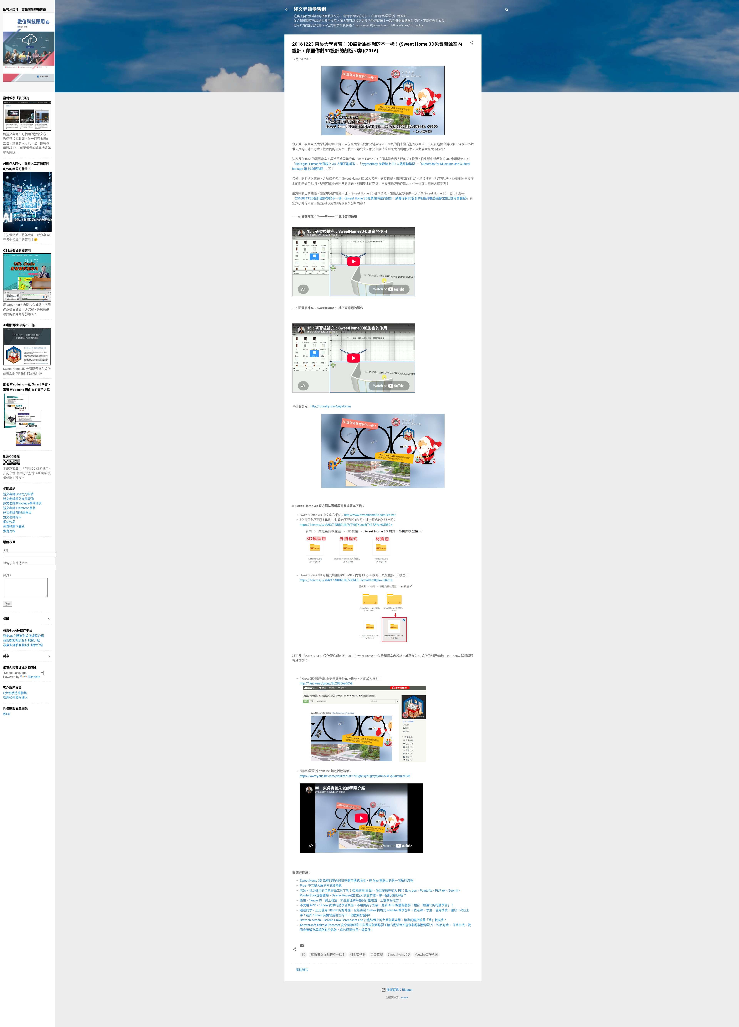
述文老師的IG (12, 517)
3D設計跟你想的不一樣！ (327, 954)
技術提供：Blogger (399, 990)
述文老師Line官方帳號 (18, 494)
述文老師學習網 (310, 9)
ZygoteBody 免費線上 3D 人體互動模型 (388, 164)
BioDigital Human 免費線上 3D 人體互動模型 (325, 164)
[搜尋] (507, 10)
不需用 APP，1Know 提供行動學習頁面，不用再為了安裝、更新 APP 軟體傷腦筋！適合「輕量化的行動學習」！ (377, 905)
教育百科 (9, 531)
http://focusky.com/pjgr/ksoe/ (331, 406)
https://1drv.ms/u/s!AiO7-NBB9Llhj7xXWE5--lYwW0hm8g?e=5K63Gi (346, 580)
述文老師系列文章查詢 (18, 499)
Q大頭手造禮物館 (15, 693)
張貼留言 (302, 970)
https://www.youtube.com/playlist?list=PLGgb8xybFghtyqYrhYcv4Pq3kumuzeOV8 (355, 776)
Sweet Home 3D (399, 954)
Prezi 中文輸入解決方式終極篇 (321, 885)
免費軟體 (376, 954)
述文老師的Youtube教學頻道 (22, 503)
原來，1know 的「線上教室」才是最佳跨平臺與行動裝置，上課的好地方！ (351, 900)
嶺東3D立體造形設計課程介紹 (23, 636)
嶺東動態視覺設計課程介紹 (21, 640)
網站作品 (9, 522)
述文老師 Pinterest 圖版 (19, 508)
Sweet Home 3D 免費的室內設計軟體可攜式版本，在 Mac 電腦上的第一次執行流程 (356, 880)
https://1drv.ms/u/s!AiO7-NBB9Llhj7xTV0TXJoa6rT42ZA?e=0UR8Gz (346, 525)
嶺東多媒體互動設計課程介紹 (23, 645)
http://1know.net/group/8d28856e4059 (326, 683)
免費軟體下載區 (14, 526)
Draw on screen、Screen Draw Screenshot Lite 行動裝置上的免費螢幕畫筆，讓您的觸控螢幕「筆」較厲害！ (373, 920)
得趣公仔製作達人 (15, 697)
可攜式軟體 (357, 954)
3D (303, 954)
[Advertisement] (497, 92)
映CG (6, 714)
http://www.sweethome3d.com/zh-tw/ (370, 515)
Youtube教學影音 (426, 954)
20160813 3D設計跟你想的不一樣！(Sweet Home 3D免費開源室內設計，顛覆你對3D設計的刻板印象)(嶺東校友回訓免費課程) (381, 198)
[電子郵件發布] (302, 947)
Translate (34, 677)
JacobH (404, 997)
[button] (471, 43)
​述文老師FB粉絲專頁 (17, 512)
